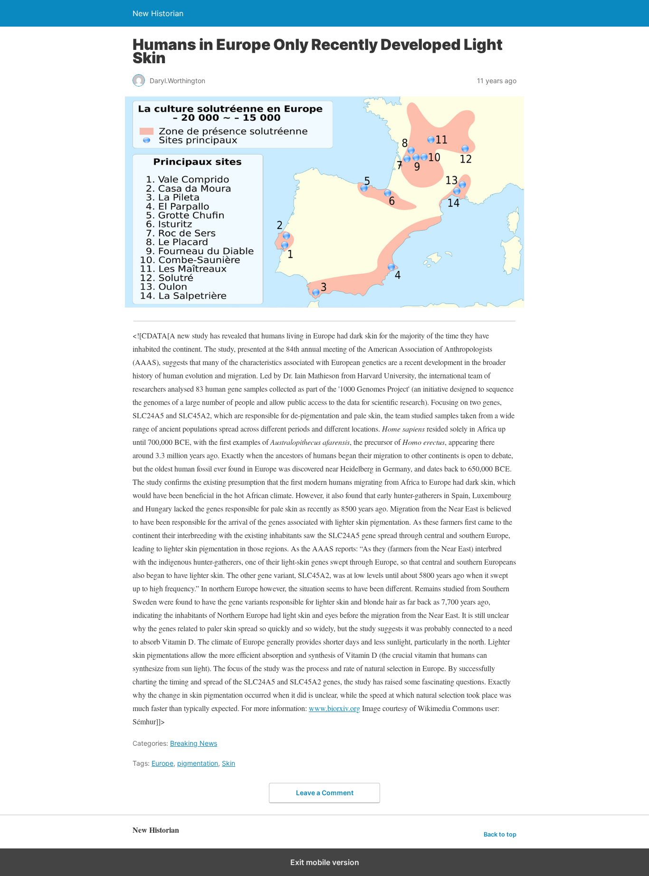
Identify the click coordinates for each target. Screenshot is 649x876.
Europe (162, 763)
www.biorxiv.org (334, 708)
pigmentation (197, 763)
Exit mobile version (324, 862)
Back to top (500, 834)
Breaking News (193, 743)
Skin (228, 763)
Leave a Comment (324, 793)
